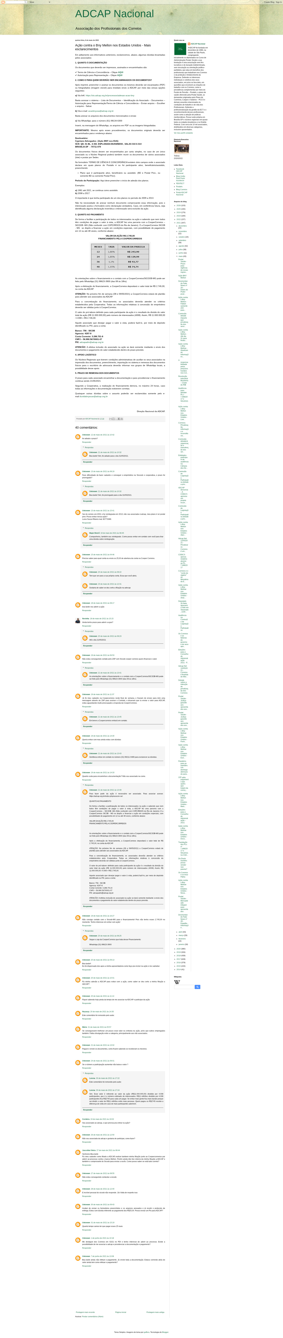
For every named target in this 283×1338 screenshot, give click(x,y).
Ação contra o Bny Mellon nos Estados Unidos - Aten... (183, 528)
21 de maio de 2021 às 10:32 (109, 452)
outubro (182, 237)
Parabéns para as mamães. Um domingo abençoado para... (183, 767)
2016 (179, 963)
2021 (179, 223)
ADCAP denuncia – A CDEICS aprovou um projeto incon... (183, 495)
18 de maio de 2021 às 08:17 (102, 603)
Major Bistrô (94, 533)
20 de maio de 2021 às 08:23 (109, 636)
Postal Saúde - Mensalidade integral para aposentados (183, 903)
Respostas (89, 447)
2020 (179, 949)
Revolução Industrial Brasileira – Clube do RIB (183, 380)
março (181, 935)
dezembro (183, 226)
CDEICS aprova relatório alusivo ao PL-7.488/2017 (183, 561)
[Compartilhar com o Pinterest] (121, 418)
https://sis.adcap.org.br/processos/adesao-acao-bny (110, 95)
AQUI (120, 72)
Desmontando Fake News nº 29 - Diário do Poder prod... (183, 287)
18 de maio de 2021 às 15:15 (101, 619)
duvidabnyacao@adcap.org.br (94, 396)
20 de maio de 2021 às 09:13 (102, 960)
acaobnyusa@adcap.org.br (101, 111)
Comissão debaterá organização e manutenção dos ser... (183, 445)
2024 (179, 212)
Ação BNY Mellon (182, 277)
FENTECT (180, 183)
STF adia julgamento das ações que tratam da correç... (183, 783)
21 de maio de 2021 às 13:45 (109, 717)
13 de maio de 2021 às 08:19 (102, 471)
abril (181, 932)
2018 (179, 956)
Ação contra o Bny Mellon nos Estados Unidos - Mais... (183, 800)
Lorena (92, 1078)
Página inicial (120, 1312)
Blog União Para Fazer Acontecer (180, 178)
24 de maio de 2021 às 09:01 (102, 1061)
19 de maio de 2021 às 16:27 (102, 916)
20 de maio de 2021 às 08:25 (109, 936)
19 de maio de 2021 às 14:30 (102, 736)
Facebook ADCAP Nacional (180, 171)
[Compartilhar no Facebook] (118, 418)
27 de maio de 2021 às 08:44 (108, 1150)
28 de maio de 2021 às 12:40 (102, 1189)
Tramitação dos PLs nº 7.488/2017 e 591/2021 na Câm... (183, 848)
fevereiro (182, 939)
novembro (183, 231)
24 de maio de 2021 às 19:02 (102, 1119)
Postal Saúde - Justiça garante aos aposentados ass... (183, 702)
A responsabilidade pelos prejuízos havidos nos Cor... (183, 366)
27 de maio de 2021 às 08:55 (102, 1173)
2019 (179, 952)
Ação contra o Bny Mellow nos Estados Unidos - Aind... (183, 591)
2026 (179, 205)
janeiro (182, 944)
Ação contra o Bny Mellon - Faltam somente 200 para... (183, 303)
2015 (179, 966)
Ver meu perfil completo (183, 133)
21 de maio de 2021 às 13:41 (109, 673)
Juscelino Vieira (89, 1150)
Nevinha (85, 619)
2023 (179, 216)
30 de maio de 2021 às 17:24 (108, 1090)
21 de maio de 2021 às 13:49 (109, 790)
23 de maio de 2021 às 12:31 (109, 584)
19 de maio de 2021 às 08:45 (112, 533)
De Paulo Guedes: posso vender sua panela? (182, 864)
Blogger (165, 1332)
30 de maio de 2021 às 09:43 (102, 1205)
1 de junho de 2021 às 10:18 (102, 1238)
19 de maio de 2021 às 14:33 (102, 773)
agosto (182, 246)
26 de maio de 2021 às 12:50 (102, 1135)
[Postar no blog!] (113, 418)
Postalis (179, 187)
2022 (179, 219)
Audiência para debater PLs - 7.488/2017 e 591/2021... (183, 395)
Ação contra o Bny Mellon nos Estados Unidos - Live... (183, 413)
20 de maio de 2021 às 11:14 (102, 996)
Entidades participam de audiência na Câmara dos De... (183, 461)
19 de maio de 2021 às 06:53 (102, 655)
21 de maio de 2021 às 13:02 (102, 1045)
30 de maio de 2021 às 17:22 (108, 1078)
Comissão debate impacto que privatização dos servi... (183, 320)
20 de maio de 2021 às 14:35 (102, 1012)
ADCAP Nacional (114, 13)
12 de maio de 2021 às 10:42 (102, 435)
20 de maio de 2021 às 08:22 (109, 572)
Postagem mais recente (85, 1312)
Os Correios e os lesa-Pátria (183, 875)
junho (181, 253)
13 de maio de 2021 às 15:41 (102, 511)
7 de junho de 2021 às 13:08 (102, 1256)
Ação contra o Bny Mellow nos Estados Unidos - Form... (183, 735)
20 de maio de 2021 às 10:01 (102, 978)
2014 (179, 969)
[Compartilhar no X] (116, 418)
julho (181, 250)
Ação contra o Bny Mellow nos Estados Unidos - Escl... (183, 751)
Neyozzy (85, 1012)
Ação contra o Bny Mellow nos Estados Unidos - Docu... (183, 832)
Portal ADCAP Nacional (181, 193)
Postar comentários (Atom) (92, 1317)
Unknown (86, 435)
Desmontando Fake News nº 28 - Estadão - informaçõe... (183, 921)
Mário (84, 1027)
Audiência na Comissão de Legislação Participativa (183, 622)
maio (181, 256)
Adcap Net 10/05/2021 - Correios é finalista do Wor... (183, 671)
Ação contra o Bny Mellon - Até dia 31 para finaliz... (183, 335)
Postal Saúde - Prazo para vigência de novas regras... (183, 265)
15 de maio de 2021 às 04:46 (102, 555)
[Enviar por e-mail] (110, 418)
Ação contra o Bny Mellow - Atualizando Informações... (183, 350)
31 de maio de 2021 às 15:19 (102, 1223)
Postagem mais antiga (155, 1312)
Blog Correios (181, 190)
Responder (86, 442)
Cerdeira (86, 1119)
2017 (179, 959)
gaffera (146, 1332)
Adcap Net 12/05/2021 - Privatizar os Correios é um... (183, 545)
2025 (179, 209)
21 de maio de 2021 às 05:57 (99, 1027)
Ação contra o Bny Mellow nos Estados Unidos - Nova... (183, 886)
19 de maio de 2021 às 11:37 (102, 694)
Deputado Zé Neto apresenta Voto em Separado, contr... (183, 606)
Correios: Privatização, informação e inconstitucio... (183, 429)
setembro (182, 240)
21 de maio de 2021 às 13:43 (109, 753)
